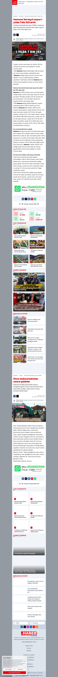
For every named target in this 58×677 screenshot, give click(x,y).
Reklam (29, 650)
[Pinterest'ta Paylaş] (32, 199)
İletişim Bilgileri (29, 666)
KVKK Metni (29, 664)
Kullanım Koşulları (29, 655)
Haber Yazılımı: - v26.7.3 (29, 675)
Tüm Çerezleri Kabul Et (14, 672)
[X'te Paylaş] (17, 35)
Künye (29, 648)
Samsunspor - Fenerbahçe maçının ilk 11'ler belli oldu (31, 2)
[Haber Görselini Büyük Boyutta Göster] (29, 51)
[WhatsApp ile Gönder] (35, 199)
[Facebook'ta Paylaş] (14, 35)
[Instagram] (28, 627)
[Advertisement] (29, 10)
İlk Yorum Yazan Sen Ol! (30, 204)
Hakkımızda (29, 645)
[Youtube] (34, 627)
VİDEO (17, 623)
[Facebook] (22, 627)
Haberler (15, 16)
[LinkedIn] (31, 627)
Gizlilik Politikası (29, 657)
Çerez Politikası (29, 660)
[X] (25, 627)
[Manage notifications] (54, 673)
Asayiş (21, 375)
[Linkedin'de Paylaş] (29, 199)
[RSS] (37, 627)
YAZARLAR (35, 623)
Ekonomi (21, 16)
